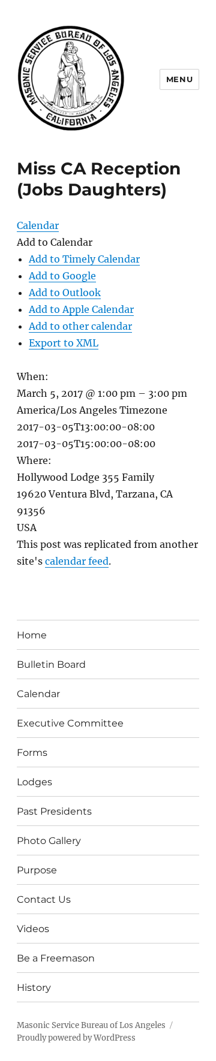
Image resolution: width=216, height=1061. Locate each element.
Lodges (34, 782)
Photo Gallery (49, 840)
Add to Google (62, 276)
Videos (33, 929)
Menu (179, 79)
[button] (54, 242)
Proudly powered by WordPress (76, 1038)
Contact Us (44, 899)
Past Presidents (54, 811)
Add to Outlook (65, 293)
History (34, 987)
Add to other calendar (80, 326)
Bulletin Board (51, 664)
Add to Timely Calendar (84, 259)
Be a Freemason (56, 958)
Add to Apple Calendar (81, 309)
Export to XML (63, 343)
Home (32, 635)
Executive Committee (70, 723)
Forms (32, 752)
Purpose (37, 870)
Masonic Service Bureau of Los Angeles (91, 1025)
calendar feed (77, 561)
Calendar (38, 694)
